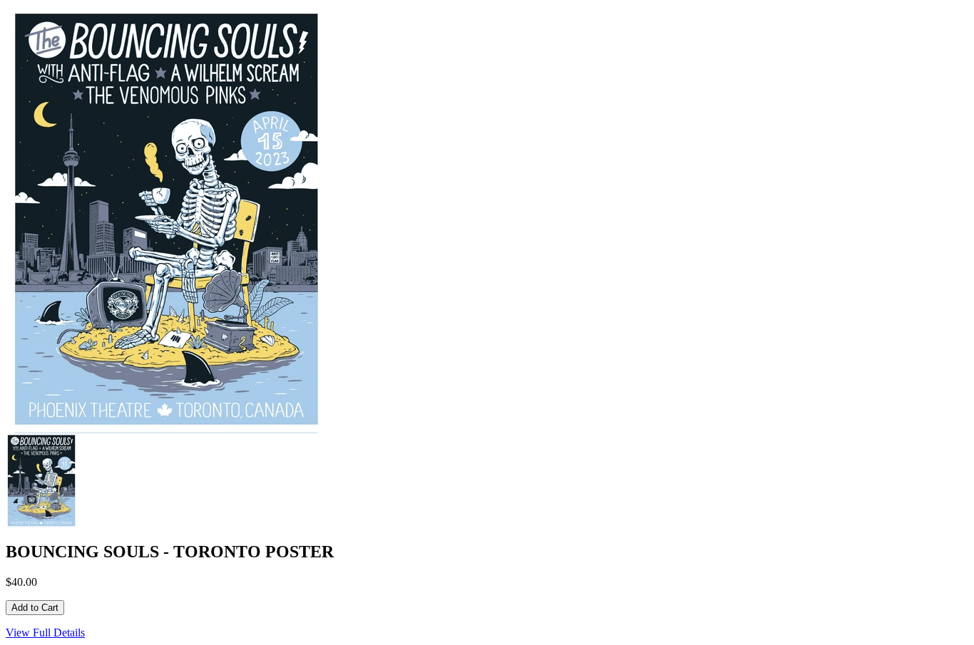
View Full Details (45, 632)
